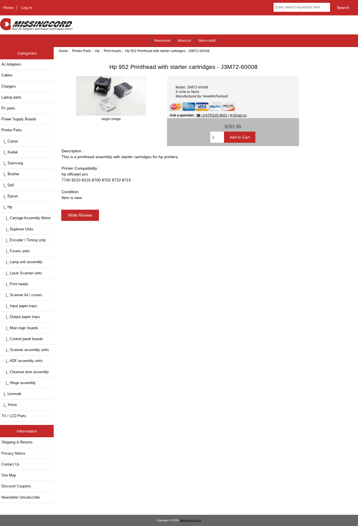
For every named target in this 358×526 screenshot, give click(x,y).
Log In (26, 7)
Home (8, 7)
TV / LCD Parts (13, 416)
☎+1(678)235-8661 (211, 115)
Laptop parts (11, 97)
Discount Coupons (16, 486)
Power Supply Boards (18, 119)
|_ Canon (9, 141)
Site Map (8, 475)
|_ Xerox (9, 405)
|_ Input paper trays (19, 306)
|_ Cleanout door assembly (25, 372)
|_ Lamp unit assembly (22, 262)
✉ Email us (238, 115)
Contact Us (10, 464)
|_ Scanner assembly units (25, 350)
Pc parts (8, 108)
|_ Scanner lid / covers (21, 295)
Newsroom (162, 41)
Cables (7, 75)
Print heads (112, 51)
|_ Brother (10, 174)
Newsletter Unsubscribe (20, 497)
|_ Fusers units (15, 251)
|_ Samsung (12, 163)
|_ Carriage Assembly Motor (26, 218)
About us (184, 41)
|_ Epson (9, 196)
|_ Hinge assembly (18, 383)
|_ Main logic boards (19, 328)
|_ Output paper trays (20, 317)
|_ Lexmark (11, 394)
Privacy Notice (13, 453)
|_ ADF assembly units (22, 361)
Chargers (8, 86)
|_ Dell (7, 185)
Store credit (206, 41)
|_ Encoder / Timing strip (23, 240)
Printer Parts (81, 51)
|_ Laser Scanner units (21, 273)
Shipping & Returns (17, 442)
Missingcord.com (190, 520)
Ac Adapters (11, 64)
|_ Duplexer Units (17, 229)
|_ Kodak (9, 152)
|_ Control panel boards (22, 339)
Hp (97, 51)
